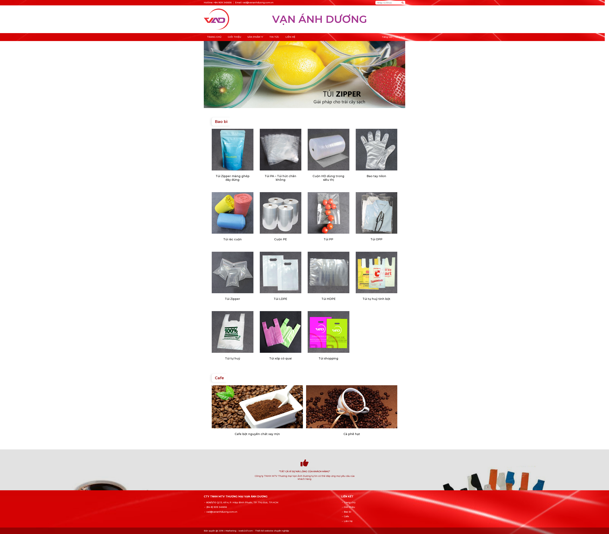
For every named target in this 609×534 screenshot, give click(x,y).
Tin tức (274, 36)
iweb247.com (246, 530)
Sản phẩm (253, 36)
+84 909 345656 (222, 2)
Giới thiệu (234, 36)
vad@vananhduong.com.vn (257, 2)
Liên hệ (290, 36)
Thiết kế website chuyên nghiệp (272, 530)
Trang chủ (214, 36)
